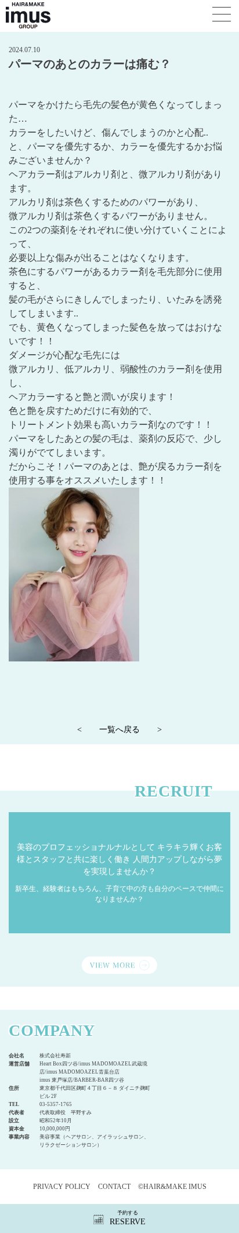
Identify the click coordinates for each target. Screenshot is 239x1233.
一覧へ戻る (119, 729)
